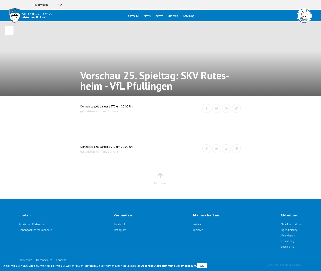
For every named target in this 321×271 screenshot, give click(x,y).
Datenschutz (44, 260)
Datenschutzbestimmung (158, 265)
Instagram (120, 230)
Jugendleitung (289, 230)
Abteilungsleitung (291, 224)
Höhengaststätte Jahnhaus (35, 230)
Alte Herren (288, 235)
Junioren (173, 16)
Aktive (159, 16)
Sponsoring (287, 241)
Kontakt (61, 260)
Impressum (25, 260)
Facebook (120, 224)
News (147, 16)
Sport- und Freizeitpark (33, 224)
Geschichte (287, 246)
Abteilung (188, 16)
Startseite (133, 16)
